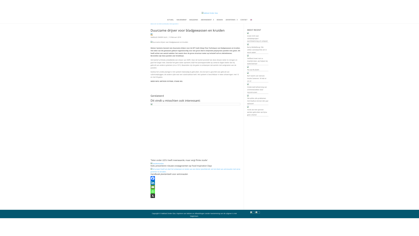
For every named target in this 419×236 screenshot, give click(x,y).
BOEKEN (220, 20)
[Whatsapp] (153, 191)
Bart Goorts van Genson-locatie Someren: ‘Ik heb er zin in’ (256, 78)
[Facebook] (153, 178)
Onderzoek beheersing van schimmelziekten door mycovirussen (257, 89)
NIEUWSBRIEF (181, 20)
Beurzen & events (157, 24)
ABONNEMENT (206, 20)
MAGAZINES (193, 20)
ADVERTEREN (230, 20)
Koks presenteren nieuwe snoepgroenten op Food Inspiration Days (181, 165)
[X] (153, 196)
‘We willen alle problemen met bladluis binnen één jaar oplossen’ (257, 101)
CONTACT (243, 20)
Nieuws (166, 24)
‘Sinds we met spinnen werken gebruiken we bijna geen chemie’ (257, 112)
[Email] (153, 187)
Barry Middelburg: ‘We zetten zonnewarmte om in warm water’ (257, 49)
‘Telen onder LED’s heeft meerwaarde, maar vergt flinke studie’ (179, 160)
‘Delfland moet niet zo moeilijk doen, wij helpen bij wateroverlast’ (257, 61)
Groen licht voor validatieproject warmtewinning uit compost (257, 38)
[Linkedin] (153, 182)
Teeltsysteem (174, 24)
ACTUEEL (170, 20)
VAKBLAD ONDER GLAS (159, 37)
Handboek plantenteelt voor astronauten (169, 174)
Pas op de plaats (253, 70)
